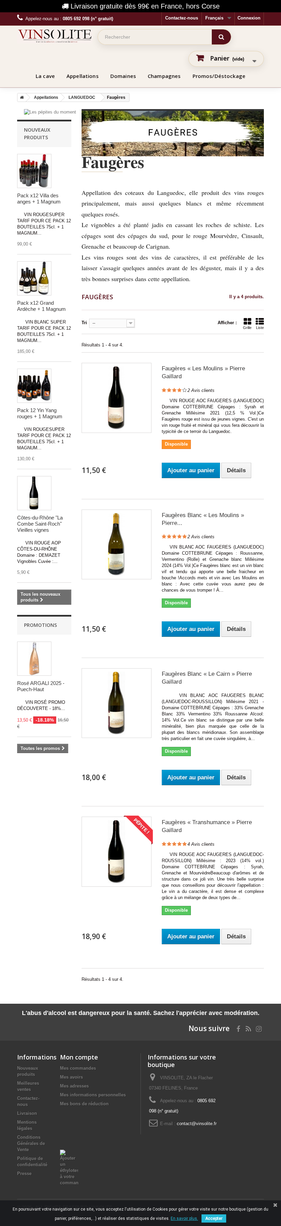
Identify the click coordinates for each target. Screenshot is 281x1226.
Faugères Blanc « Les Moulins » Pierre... (203, 519)
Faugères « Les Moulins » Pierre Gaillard (203, 372)
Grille (247, 328)
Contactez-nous (181, 18)
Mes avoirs (71, 1077)
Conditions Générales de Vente (31, 1143)
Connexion (248, 18)
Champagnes (164, 75)
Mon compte (79, 1057)
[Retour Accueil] (20, 97)
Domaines (123, 75)
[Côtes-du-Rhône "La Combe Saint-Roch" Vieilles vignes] (34, 493)
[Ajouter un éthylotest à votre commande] (69, 1152)
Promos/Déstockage (219, 75)
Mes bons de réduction (84, 1103)
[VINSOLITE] (55, 35)
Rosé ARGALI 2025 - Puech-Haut (40, 686)
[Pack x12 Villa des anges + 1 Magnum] (34, 171)
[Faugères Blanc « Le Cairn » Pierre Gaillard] (116, 703)
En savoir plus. (184, 1218)
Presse (24, 1173)
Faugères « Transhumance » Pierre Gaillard (207, 826)
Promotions (40, 625)
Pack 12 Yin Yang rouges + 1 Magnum (39, 413)
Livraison (27, 1113)
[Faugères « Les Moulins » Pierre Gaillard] (116, 397)
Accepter (213, 1218)
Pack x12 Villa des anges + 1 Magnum (39, 199)
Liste (260, 328)
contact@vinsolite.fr (197, 1123)
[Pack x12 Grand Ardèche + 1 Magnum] (34, 278)
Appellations (82, 75)
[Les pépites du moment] (50, 112)
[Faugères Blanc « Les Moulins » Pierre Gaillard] (116, 544)
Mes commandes (78, 1068)
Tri (84, 322)
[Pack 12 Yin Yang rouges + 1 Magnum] (34, 386)
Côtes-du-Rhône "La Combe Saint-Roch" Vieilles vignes (40, 524)
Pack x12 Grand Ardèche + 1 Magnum (41, 306)
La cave (45, 75)
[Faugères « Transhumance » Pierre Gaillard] (116, 851)
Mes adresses (74, 1086)
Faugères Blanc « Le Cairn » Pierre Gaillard (207, 678)
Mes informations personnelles (93, 1094)
